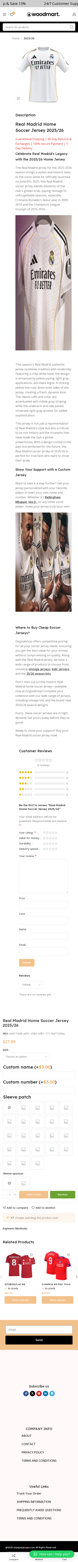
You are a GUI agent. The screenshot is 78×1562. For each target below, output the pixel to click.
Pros (22, 898)
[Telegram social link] (52, 1393)
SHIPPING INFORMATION (34, 1502)
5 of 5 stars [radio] (55, 832)
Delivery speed (29, 849)
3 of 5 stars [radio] (50, 832)
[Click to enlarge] (19, 99)
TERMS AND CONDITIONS (39, 1461)
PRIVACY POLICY (33, 1452)
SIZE (5, 1050)
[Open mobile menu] (4, 14)
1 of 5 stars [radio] (44, 832)
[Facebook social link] (26, 1393)
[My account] (74, 14)
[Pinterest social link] (39, 1393)
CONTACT (29, 1444)
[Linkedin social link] (45, 1393)
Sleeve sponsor (13, 1173)
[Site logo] (43, 14)
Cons (22, 913)
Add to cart (34, 1194)
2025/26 (29, 38)
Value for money (29, 838)
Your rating (27, 832)
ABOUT (27, 1436)
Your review (27, 856)
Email (22, 944)
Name (22, 929)
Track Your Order (29, 1493)
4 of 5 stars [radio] (53, 832)
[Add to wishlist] (31, 1255)
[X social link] (32, 1393)
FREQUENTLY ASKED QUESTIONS (39, 1510)
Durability (25, 843)
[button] (51, 1554)
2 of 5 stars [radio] (47, 832)
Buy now (63, 1194)
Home (16, 38)
